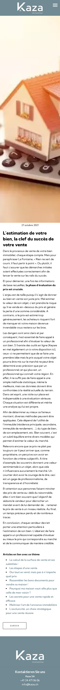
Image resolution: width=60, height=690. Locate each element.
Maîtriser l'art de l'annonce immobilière (33, 605)
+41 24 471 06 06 (30, 680)
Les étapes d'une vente (23, 568)
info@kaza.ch (30, 684)
